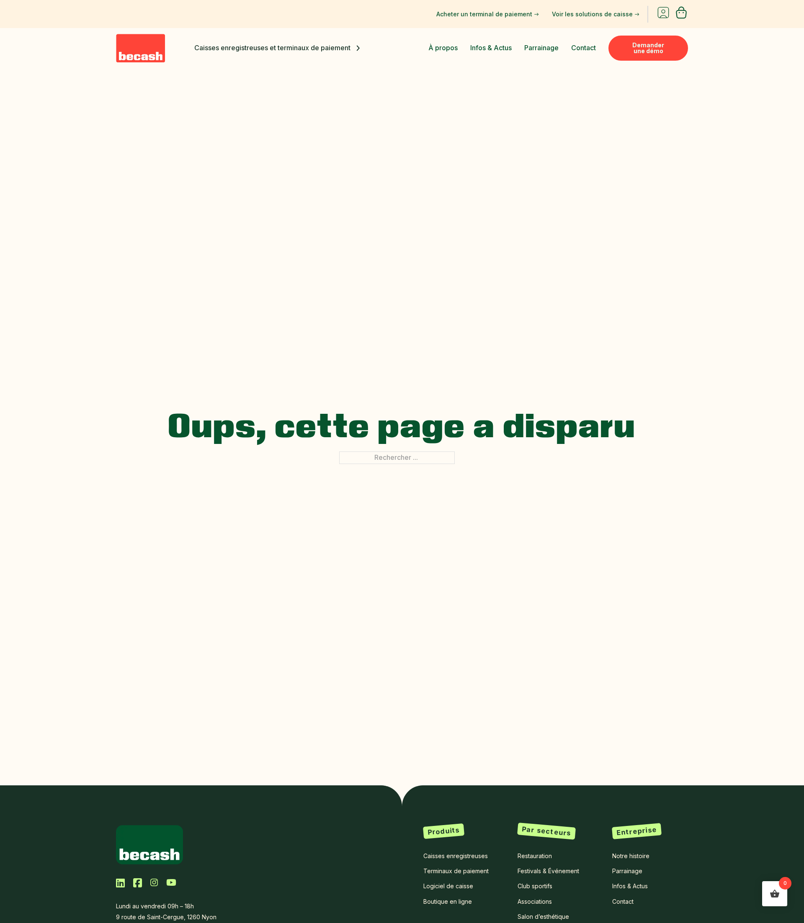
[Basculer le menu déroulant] (358, 48)
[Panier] (681, 17)
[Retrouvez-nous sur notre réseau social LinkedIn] (120, 882)
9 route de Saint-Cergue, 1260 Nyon (166, 916)
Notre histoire (630, 855)
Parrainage (541, 48)
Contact (583, 48)
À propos (443, 48)
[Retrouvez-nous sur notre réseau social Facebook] (137, 882)
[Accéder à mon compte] (663, 14)
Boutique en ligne (447, 901)
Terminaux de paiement (456, 870)
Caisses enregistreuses (455, 855)
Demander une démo (648, 47)
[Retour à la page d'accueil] (149, 844)
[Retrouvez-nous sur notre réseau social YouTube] (171, 882)
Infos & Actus (491, 48)
